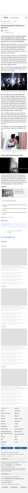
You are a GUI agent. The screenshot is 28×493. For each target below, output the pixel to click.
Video (16, 439)
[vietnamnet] (6, 18)
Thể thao (17, 413)
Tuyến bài (7, 448)
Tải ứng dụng (5, 487)
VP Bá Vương (20, 44)
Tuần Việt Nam (4, 429)
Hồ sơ (16, 436)
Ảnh (2, 439)
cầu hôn (11, 126)
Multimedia (3, 442)
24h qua (3, 444)
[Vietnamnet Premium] (4, 408)
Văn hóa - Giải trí (6, 21)
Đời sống (3, 418)
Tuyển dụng (23, 487)
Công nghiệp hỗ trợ (19, 429)
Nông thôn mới (18, 431)
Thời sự (2, 410)
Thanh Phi (6, 30)
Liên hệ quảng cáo (5, 473)
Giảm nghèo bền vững (6, 431)
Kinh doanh (17, 410)
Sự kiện (20, 448)
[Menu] (2, 17)
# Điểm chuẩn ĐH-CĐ (14, 17)
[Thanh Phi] (2, 31)
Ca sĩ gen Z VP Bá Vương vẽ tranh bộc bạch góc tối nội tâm (19, 191)
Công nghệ (17, 421)
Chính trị (17, 408)
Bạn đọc (16, 426)
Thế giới (16, 416)
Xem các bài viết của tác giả (9, 32)
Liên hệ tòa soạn (5, 458)
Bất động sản (4, 426)
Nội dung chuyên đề (19, 434)
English (2, 436)
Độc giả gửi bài (14, 487)
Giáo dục (3, 416)
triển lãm (17, 55)
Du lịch (16, 423)
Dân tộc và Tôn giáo (5, 413)
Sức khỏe (3, 421)
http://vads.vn (8, 482)
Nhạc (15, 21)
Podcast (16, 442)
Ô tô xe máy (3, 423)
